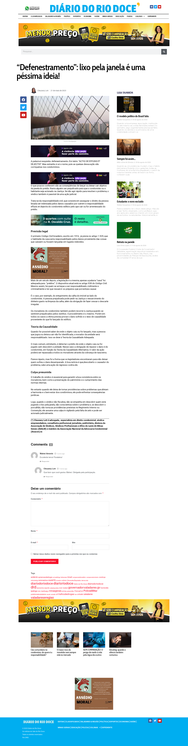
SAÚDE (96, 16)
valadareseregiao (42, 597)
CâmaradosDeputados (74, 580)
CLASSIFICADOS (36, 16)
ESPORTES (77, 16)
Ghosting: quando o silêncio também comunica (117, 652)
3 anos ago (61, 453)
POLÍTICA (67, 16)
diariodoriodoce (42, 583)
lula (39, 591)
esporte (46, 588)
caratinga (102, 577)
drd (33, 587)
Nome (34, 531)
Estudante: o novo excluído (130, 201)
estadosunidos (54, 588)
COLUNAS (138, 16)
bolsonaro (64, 577)
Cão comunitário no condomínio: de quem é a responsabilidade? (41, 652)
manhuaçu (44, 591)
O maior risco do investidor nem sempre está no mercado (66, 652)
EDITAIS (25, 16)
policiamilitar (70, 591)
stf (57, 594)
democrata (84, 580)
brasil (70, 577)
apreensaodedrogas (45, 577)
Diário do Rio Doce (80, 584)
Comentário (37, 499)
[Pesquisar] (164, 52)
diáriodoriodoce (95, 583)
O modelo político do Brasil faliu (133, 116)
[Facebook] (151, 6)
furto (60, 588)
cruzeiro (58, 580)
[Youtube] (159, 6)
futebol (65, 588)
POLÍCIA (129, 16)
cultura (64, 580)
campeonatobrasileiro (79, 577)
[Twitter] (155, 6)
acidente (34, 577)
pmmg (64, 591)
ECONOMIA (87, 16)
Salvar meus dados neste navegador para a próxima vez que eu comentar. (65, 554)
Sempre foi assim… (126, 158)
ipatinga (34, 591)
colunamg (34, 580)
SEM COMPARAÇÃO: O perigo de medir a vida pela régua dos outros (93, 652)
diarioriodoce (63, 583)
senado (53, 594)
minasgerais (55, 590)
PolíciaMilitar (90, 590)
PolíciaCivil (79, 591)
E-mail (34, 542)
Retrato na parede (125, 242)
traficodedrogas (66, 594)
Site (73, 542)
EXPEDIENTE (152, 16)
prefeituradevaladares (38, 594)
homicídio (104, 587)
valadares (88, 594)
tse (76, 594)
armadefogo (56, 577)
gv (98, 587)
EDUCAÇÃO (120, 16)
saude (48, 594)
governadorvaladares (82, 587)
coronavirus (43, 580)
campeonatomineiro (92, 577)
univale (80, 594)
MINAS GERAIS (107, 16)
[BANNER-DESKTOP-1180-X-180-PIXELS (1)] (94, 34)
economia (40, 588)
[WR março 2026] (70, 220)
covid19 (51, 580)
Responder (45, 461)
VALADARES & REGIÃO (53, 16)
